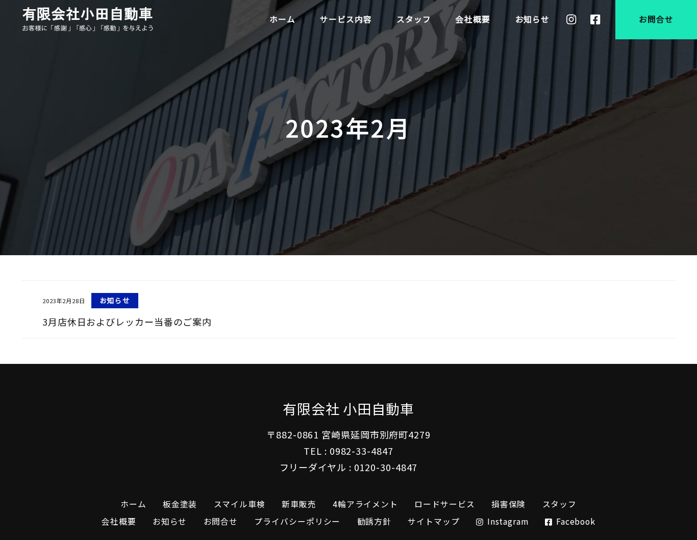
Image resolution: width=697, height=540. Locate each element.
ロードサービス (444, 504)
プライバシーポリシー (297, 521)
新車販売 (299, 504)
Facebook (575, 521)
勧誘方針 (374, 521)
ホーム (133, 504)
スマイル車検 (239, 504)
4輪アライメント (365, 504)
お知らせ (170, 521)
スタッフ (559, 504)
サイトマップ (433, 521)
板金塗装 (180, 504)
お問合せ (221, 521)
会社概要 (119, 521)
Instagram (508, 521)
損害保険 (508, 504)
